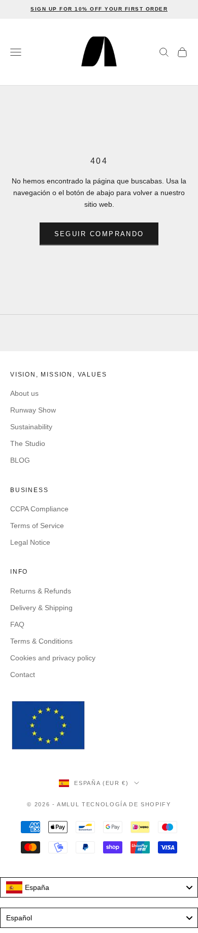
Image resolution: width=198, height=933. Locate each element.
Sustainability (31, 427)
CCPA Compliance (39, 509)
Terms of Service (37, 525)
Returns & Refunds (40, 591)
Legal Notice (30, 542)
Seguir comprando (99, 234)
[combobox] (99, 887)
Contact (22, 674)
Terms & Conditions (41, 641)
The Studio (27, 443)
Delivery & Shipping (41, 608)
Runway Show (33, 410)
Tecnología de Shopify (126, 804)
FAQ (17, 624)
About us (24, 393)
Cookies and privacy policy (52, 658)
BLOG (20, 460)
